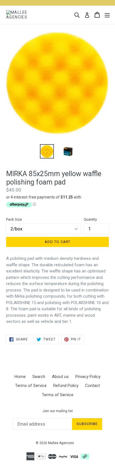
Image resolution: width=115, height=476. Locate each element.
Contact (92, 385)
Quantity (90, 219)
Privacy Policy (87, 376)
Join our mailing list (57, 411)
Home (20, 376)
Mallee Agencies (61, 443)
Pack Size (14, 219)
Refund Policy (65, 385)
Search (38, 376)
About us (60, 376)
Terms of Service (31, 385)
